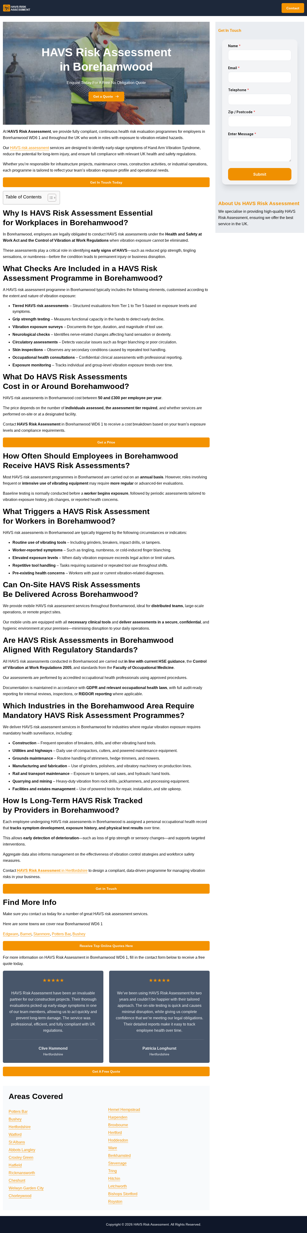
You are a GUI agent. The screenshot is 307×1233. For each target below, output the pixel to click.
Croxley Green (21, 1157)
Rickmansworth (22, 1173)
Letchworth (117, 1186)
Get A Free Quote (106, 1071)
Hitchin (114, 1179)
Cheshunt (17, 1180)
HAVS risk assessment (29, 148)
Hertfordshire (20, 1127)
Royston (115, 1201)
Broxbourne (118, 1125)
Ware (112, 1148)
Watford (15, 1134)
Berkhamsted (119, 1156)
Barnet (25, 934)
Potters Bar (61, 934)
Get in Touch (106, 889)
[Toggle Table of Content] (49, 198)
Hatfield (15, 1165)
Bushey (78, 934)
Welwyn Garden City (26, 1188)
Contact (292, 8)
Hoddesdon (118, 1140)
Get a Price (106, 442)
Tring (112, 1171)
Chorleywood (20, 1196)
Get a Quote (103, 96)
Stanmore (41, 934)
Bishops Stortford (122, 1194)
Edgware (10, 934)
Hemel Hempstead (124, 1110)
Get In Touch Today (106, 182)
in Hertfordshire (52, 871)
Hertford (115, 1133)
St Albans (17, 1142)
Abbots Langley (22, 1150)
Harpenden (117, 1117)
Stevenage (117, 1163)
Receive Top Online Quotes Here (106, 946)
